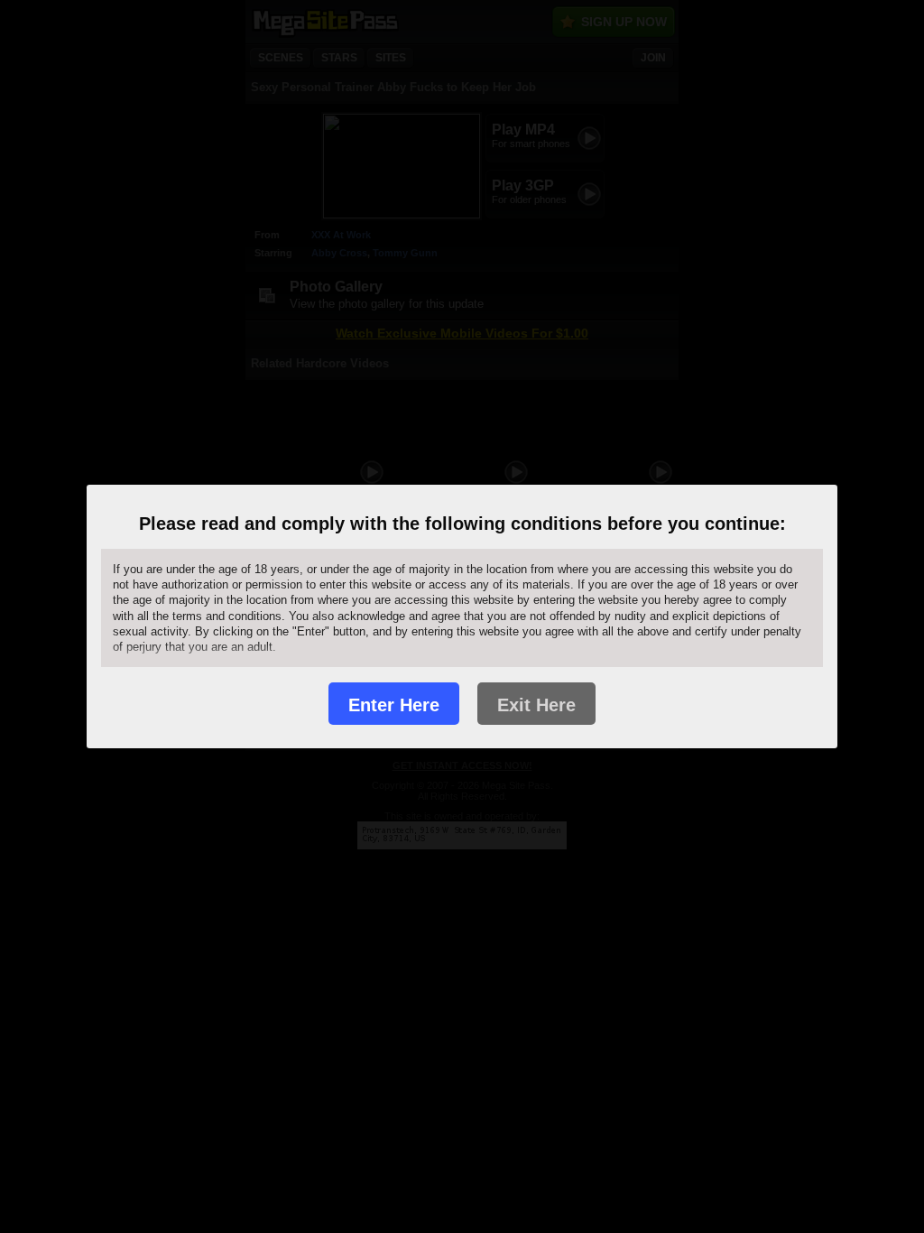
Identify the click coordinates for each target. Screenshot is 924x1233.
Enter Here (393, 705)
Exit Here (536, 705)
